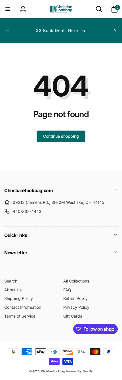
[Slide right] (115, 31)
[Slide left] (7, 31)
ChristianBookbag (53, 371)
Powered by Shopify (79, 371)
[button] (7, 9)
